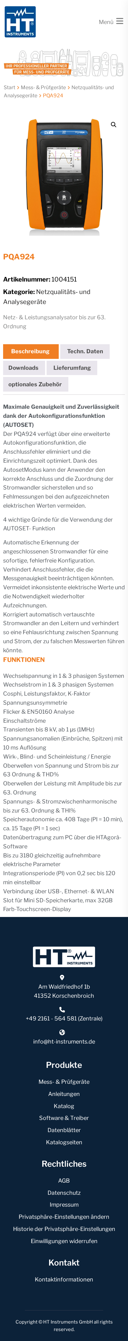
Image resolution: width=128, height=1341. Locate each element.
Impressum (64, 1204)
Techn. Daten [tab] (85, 351)
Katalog (64, 1106)
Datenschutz (64, 1192)
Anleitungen (64, 1094)
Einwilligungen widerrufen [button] (64, 1241)
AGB (64, 1180)
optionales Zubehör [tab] (35, 384)
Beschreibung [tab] (30, 351)
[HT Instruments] (20, 21)
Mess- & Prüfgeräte (43, 87)
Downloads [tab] (23, 367)
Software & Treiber (64, 1118)
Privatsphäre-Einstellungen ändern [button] (64, 1216)
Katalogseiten (64, 1142)
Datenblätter (64, 1130)
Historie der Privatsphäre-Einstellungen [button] (64, 1229)
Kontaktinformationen (64, 1279)
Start (9, 87)
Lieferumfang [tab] (72, 367)
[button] (113, 124)
